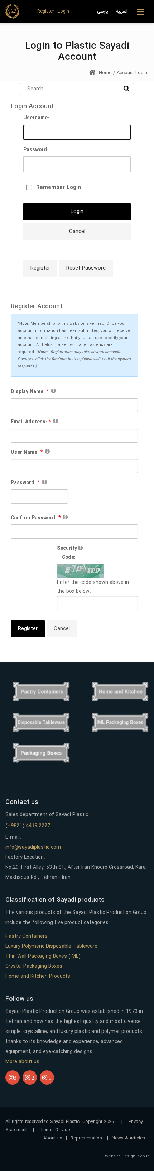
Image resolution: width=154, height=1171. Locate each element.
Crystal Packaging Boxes (33, 966)
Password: (35, 150)
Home (104, 73)
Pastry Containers (26, 936)
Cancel (77, 231)
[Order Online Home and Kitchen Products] (120, 691)
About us (52, 1138)
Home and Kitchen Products (37, 976)
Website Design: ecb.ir (127, 1156)
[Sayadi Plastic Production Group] (12, 11)
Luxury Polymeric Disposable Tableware (51, 946)
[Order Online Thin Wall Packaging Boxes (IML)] (120, 722)
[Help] (53, 390)
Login (63, 11)
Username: (36, 118)
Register (45, 11)
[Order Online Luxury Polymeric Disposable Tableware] (41, 722)
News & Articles (128, 1138)
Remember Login (58, 187)
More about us (22, 1062)
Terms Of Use (55, 1130)
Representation (87, 1138)
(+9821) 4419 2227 (27, 826)
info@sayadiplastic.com (33, 847)
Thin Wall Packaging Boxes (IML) (43, 956)
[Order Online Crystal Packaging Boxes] (41, 753)
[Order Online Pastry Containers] (41, 691)
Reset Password (86, 268)
